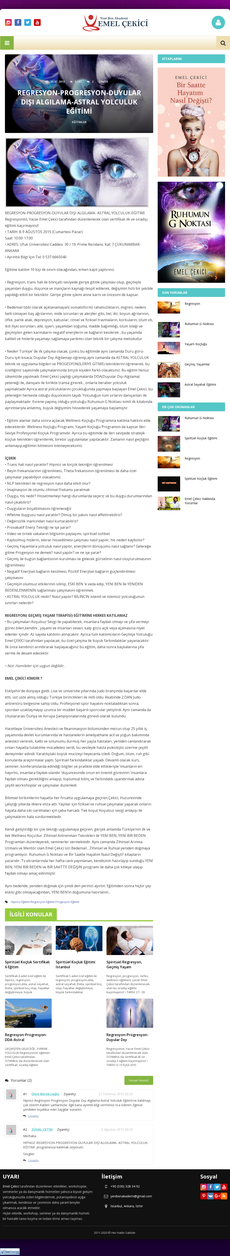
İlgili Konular (30, 914)
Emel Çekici (11, 1186)
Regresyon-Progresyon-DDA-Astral (26, 1037)
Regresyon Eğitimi (43, 902)
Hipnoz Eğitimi (20, 902)
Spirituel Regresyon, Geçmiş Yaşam (124, 964)
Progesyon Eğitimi (67, 902)
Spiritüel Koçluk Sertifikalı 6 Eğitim (27, 964)
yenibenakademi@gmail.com (131, 1196)
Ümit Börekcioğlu (45, 1094)
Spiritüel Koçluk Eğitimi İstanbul (75, 964)
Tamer (103, 82)
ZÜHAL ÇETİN (42, 1129)
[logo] (115, 26)
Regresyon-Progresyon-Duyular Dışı (127, 1037)
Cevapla (33, 1116)
